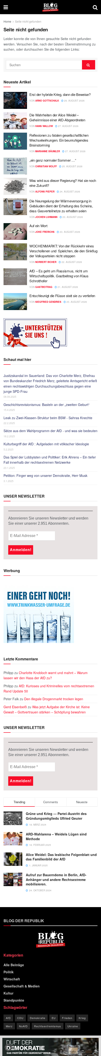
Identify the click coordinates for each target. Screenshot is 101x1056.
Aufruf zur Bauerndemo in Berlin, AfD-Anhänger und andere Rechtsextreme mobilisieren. (56, 879)
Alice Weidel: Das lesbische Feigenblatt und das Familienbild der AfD (61, 857)
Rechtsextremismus (47, 1026)
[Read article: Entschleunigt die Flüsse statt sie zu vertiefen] (15, 301)
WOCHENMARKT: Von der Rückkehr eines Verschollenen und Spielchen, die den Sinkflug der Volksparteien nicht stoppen (63, 250)
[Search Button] (95, 7)
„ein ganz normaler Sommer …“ (52, 160)
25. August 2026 (71, 166)
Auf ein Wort (38, 225)
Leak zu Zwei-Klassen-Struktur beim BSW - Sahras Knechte (48, 417)
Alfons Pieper (44, 191)
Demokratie (37, 1018)
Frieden (67, 1018)
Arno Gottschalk (47, 100)
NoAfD (23, 1026)
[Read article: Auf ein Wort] (15, 231)
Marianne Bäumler (47, 151)
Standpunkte (14, 1000)
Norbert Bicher (45, 262)
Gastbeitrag (43, 287)
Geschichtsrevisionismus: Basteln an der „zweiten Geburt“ (46, 404)
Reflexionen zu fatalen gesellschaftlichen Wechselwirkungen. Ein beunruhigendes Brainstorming (59, 140)
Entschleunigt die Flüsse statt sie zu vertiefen (62, 295)
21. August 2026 (67, 287)
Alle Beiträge (14, 964)
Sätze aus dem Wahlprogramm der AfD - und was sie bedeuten (50, 430)
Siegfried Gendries (48, 301)
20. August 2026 (76, 301)
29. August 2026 (74, 100)
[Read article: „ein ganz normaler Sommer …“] (15, 166)
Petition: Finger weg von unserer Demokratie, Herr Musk (45, 475)
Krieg (82, 1018)
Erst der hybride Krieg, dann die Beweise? (60, 94)
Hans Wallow (44, 126)
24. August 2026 (69, 191)
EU (54, 1018)
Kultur (8, 993)
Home (7, 21)
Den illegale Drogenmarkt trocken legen (53, 698)
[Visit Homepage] (50, 7)
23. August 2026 (72, 217)
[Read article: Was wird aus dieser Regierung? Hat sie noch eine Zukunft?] (15, 186)
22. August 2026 (71, 262)
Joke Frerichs (44, 231)
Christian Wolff (46, 166)
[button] (8, 1047)
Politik (9, 972)
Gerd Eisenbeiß (15, 706)
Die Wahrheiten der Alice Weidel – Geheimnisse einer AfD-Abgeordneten (57, 117)
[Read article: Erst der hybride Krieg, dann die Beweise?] (15, 100)
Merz (9, 1026)
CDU (20, 1018)
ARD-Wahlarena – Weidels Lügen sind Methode (56, 836)
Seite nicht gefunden (28, 21)
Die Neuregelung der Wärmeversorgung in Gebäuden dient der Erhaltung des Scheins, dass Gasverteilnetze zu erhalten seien (61, 205)
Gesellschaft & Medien (22, 986)
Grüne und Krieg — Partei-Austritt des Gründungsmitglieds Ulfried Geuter (56, 816)
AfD (8, 1018)
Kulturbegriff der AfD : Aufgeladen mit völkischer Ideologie (46, 444)
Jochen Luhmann (46, 217)
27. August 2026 (67, 126)
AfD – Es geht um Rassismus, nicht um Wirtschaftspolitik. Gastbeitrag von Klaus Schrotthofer (59, 275)
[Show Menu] (6, 7)
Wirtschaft (12, 979)
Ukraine (72, 1026)
